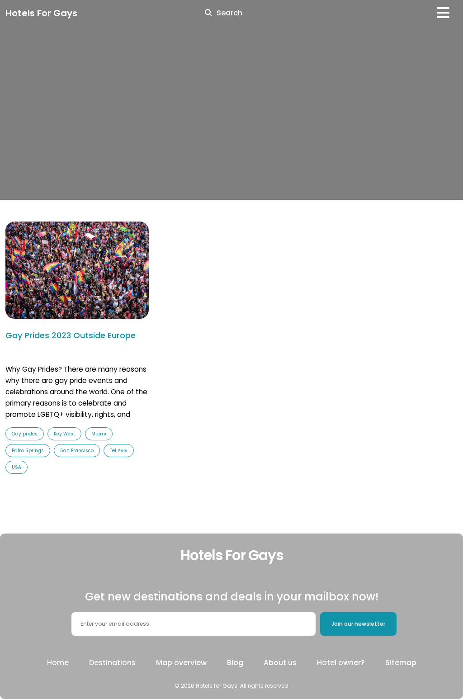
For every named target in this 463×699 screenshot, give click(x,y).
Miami (98, 433)
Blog (235, 662)
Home (58, 662)
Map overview (181, 662)
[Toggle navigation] (443, 13)
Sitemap (400, 662)
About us (280, 662)
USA (16, 467)
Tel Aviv (119, 450)
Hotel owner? (341, 662)
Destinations (112, 662)
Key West (64, 433)
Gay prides (25, 433)
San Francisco (77, 450)
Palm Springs (28, 450)
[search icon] (208, 13)
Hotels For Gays (41, 13)
